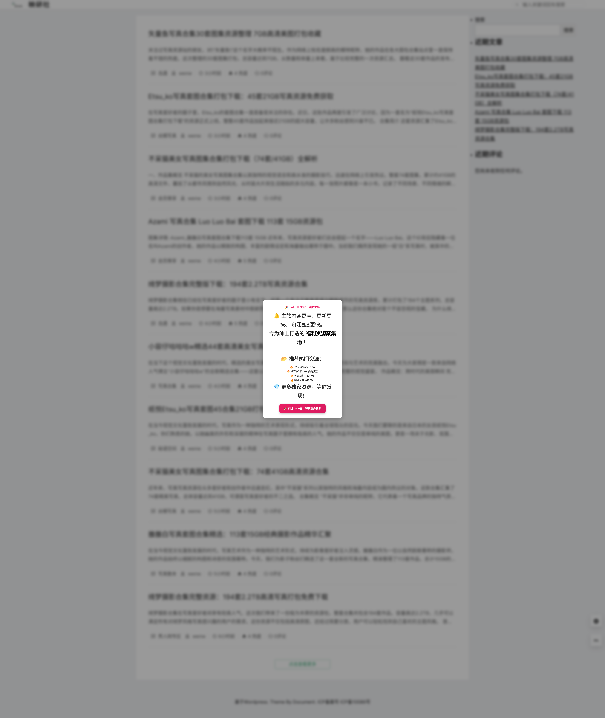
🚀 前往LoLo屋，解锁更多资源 (302, 408)
